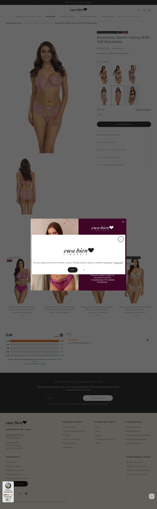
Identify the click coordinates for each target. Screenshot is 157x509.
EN (72, 270)
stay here (119, 263)
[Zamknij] (121, 239)
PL (84, 270)
